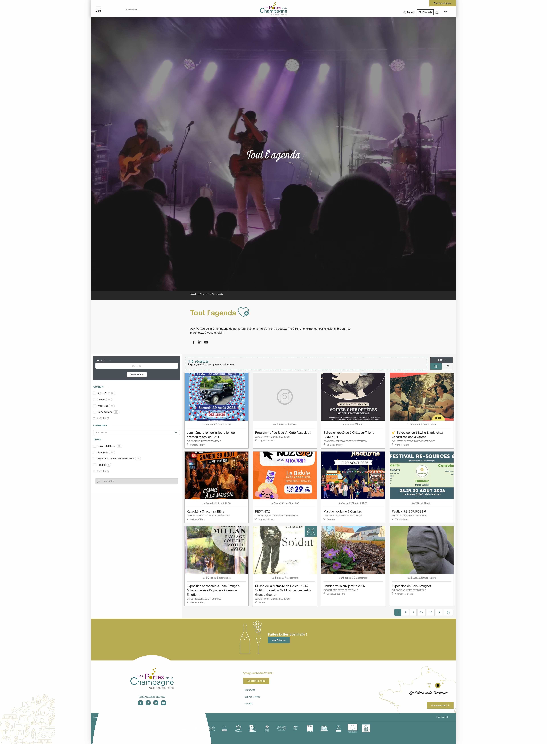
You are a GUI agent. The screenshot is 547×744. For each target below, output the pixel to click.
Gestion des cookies (164, 717)
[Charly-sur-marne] (196, 728)
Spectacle (105, 452)
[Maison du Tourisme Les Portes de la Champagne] (273, 8)
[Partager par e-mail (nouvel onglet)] (204, 342)
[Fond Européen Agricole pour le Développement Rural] (352, 728)
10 (430, 612)
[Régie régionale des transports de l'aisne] (295, 728)
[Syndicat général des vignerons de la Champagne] (310, 728)
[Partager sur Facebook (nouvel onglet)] (191, 342)
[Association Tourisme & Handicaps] (366, 728)
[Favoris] (437, 11)
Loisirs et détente (109, 446)
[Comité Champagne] (224, 728)
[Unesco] (324, 728)
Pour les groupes (442, 3)
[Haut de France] (238, 728)
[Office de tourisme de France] (267, 728)
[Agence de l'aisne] (181, 728)
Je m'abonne (279, 640)
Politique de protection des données (132, 717)
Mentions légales (101, 717)
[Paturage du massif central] (253, 728)
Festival (103, 465)
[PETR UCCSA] (281, 728)
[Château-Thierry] (210, 728)
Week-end (105, 405)
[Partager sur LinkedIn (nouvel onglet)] (198, 342)
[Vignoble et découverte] (338, 728)
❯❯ (448, 612)
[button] (133, 8)
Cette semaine (107, 412)
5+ (421, 612)
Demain (104, 399)
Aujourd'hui (105, 393)
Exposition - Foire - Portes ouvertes (118, 458)
